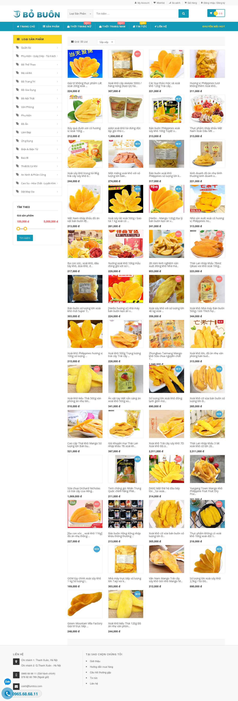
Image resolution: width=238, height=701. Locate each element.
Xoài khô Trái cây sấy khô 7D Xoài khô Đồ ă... (166, 444)
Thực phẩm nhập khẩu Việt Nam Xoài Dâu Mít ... (206, 129)
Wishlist (161, 2)
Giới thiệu (95, 661)
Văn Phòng (27, 107)
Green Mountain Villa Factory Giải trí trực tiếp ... (84, 625)
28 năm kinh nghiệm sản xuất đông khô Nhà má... (163, 264)
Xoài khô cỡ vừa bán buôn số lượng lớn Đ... (207, 399)
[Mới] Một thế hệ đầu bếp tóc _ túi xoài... (164, 489)
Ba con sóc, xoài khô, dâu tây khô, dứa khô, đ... (83, 264)
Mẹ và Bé (26, 73)
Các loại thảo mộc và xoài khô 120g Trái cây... (164, 84)
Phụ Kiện (26, 115)
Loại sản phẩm (78, 13)
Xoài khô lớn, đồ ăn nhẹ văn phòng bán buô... (206, 354)
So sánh (176, 2)
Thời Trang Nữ (80, 25)
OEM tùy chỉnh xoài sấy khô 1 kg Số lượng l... (84, 580)
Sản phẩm (52, 26)
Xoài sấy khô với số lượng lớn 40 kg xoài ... (166, 309)
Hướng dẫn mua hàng (101, 666)
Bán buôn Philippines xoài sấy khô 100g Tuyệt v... (164, 129)
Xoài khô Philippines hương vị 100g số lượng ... (85, 354)
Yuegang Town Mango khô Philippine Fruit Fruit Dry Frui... (206, 491)
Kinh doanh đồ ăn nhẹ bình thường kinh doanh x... (206, 174)
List (86, 41)
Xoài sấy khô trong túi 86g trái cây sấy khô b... (83, 174)
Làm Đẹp (26, 132)
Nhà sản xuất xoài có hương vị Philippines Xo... (207, 219)
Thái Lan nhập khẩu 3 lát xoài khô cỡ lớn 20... (204, 444)
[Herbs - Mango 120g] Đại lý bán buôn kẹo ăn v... (166, 219)
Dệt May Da (27, 191)
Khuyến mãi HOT (213, 26)
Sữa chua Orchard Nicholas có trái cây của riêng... (83, 489)
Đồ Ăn (24, 124)
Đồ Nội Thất (27, 98)
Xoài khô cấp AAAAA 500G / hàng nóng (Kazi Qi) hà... (124, 84)
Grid (76, 41)
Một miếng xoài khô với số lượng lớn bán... (124, 174)
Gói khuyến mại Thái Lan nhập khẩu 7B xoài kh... (123, 444)
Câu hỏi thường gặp (100, 672)
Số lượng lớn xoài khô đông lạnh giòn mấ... (165, 399)
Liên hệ (161, 26)
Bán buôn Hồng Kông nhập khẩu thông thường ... (124, 535)
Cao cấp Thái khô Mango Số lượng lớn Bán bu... (84, 444)
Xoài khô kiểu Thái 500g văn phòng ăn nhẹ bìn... (84, 399)
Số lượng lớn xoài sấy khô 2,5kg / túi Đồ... (205, 580)
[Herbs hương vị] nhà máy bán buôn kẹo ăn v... (123, 309)
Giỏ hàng (192, 2)
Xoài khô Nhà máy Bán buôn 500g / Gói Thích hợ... (207, 309)
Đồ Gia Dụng (28, 90)
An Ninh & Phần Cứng (33, 174)
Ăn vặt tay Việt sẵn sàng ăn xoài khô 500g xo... (124, 399)
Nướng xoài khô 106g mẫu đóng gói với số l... (124, 264)
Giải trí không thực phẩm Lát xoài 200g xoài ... (84, 84)
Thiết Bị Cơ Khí (29, 166)
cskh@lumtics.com (31, 686)
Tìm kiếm (25, 237)
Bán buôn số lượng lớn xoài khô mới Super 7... (84, 309)
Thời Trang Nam (114, 25)
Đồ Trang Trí (28, 81)
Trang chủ (27, 26)
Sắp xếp (104, 42)
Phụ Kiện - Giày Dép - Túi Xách (38, 56)
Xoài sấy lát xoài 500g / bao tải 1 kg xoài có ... (124, 219)
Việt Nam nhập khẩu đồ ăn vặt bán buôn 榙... (83, 219)
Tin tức (141, 25)
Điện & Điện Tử (29, 149)
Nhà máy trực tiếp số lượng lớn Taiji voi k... (124, 580)
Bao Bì (24, 157)
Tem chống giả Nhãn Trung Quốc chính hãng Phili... (124, 489)
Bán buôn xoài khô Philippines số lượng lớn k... (165, 174)
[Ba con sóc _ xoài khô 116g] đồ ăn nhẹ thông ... (84, 535)
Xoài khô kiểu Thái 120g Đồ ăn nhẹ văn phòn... (124, 625)
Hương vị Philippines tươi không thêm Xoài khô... (205, 84)
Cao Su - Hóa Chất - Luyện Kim (38, 183)
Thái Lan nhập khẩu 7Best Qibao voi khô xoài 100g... (205, 264)
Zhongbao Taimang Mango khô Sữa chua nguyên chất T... (165, 356)
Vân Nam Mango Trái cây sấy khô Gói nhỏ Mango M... (165, 580)
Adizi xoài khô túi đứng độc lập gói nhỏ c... (124, 129)
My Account (143, 2)
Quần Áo (26, 47)
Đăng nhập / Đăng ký (214, 2)
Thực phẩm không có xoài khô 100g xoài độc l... (205, 535)
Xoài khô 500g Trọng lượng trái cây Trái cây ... (124, 354)
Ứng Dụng (27, 141)
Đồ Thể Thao (28, 64)
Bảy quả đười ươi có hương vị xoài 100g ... (84, 129)
